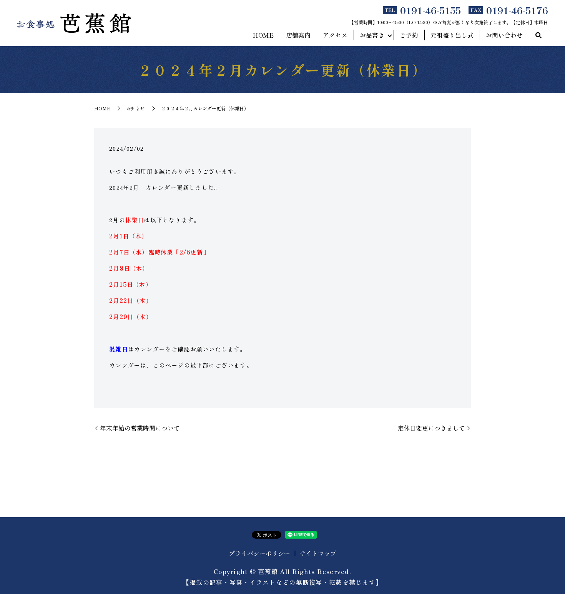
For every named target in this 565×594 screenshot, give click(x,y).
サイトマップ (317, 553)
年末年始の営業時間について (140, 428)
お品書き (372, 35)
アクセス (335, 35)
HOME (263, 35)
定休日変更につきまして (431, 428)
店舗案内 (298, 35)
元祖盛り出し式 (452, 35)
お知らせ (135, 108)
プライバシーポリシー (259, 553)
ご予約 (409, 35)
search (538, 35)
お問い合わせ (504, 35)
